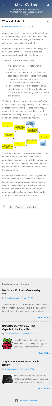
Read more (44, 317)
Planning (19, 207)
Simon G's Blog (26, 5)
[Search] (48, 5)
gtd (10, 207)
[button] (48, 22)
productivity (32, 207)
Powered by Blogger (27, 400)
